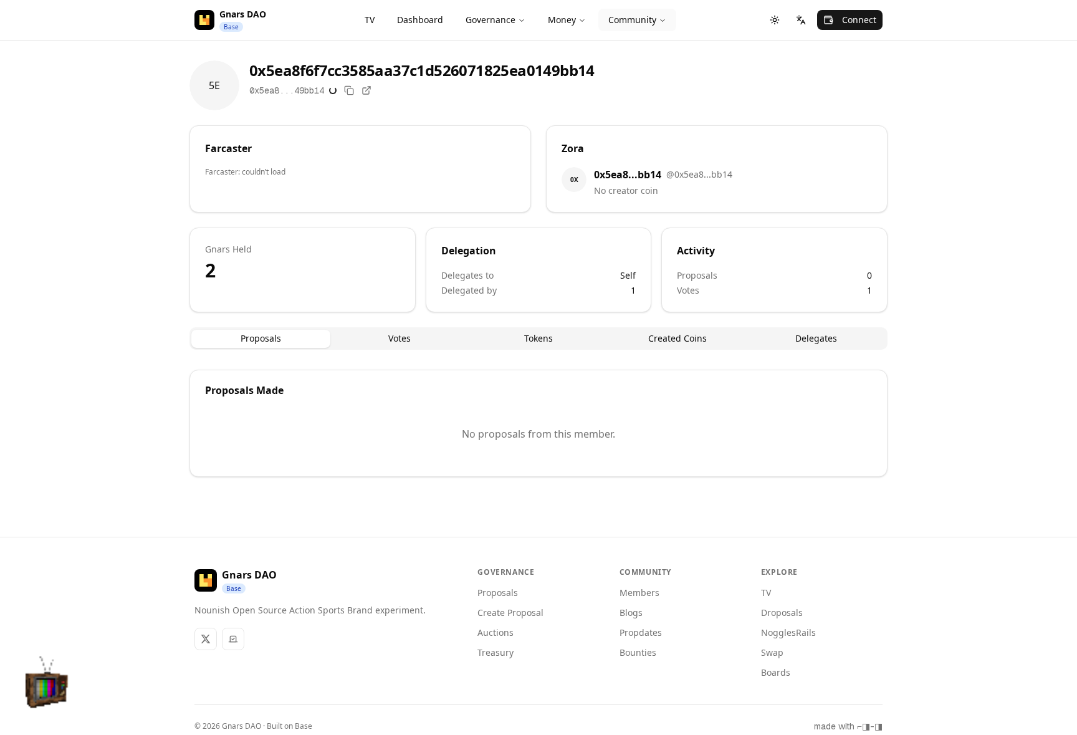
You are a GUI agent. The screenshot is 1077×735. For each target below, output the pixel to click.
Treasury (495, 652)
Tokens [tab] (538, 338)
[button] (47, 687)
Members (639, 592)
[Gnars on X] (205, 639)
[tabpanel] (538, 423)
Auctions (495, 632)
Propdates (641, 632)
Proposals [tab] (261, 338)
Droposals (782, 612)
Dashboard (420, 20)
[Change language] (801, 20)
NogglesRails (788, 632)
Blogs (631, 612)
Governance (490, 20)
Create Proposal (510, 612)
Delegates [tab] (816, 338)
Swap (772, 652)
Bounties (638, 652)
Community (632, 20)
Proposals (497, 592)
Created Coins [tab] (677, 338)
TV (370, 20)
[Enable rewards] (1036, 694)
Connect (859, 20)
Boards (775, 672)
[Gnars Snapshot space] (233, 639)
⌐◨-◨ (870, 726)
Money (562, 20)
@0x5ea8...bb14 (699, 174)
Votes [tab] (399, 338)
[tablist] (538, 338)
